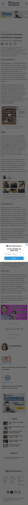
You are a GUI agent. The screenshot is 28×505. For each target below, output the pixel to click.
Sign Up (14, 258)
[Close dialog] (26, 245)
